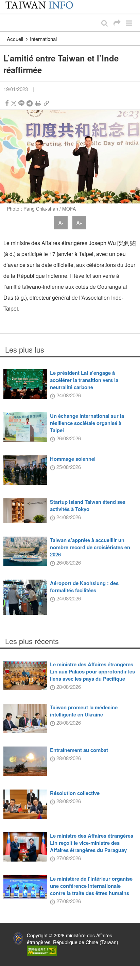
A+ (79, 222)
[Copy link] (46, 103)
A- (60, 222)
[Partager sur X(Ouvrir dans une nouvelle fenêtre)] (13, 103)
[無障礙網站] (42, 950)
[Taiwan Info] (43, 7)
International (43, 38)
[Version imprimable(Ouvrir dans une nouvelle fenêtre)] (38, 103)
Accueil (15, 38)
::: (7, 3)
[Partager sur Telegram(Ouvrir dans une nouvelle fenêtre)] (29, 103)
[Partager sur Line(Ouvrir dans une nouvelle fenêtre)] (21, 103)
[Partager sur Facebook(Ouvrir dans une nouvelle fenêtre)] (6, 103)
